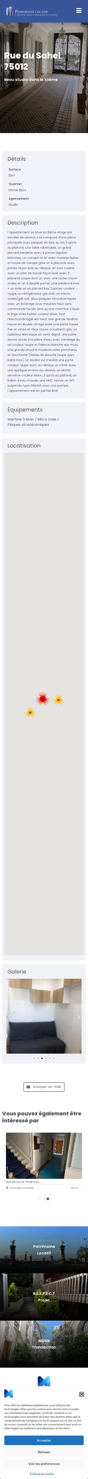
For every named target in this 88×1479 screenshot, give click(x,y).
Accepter (44, 1440)
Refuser (44, 1452)
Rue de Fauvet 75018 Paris (22, 1182)
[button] (81, 1394)
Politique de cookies (42, 1473)
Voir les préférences (44, 1464)
